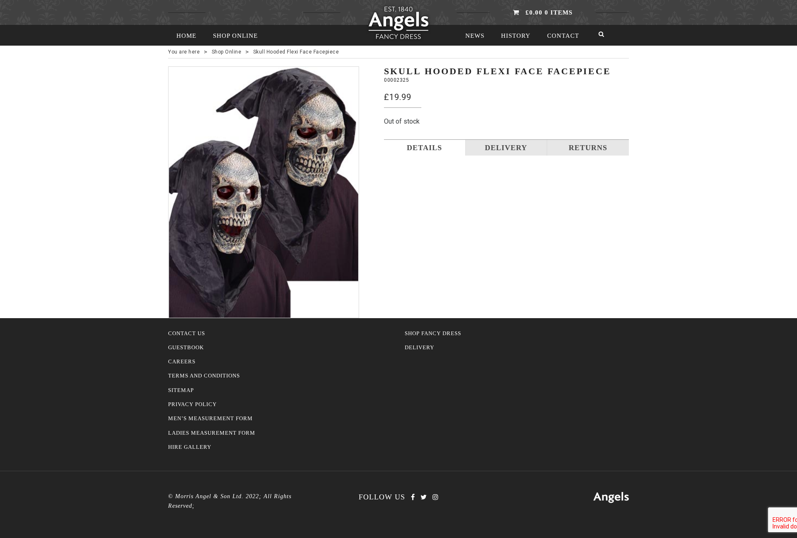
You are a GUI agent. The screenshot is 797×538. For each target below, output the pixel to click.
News (474, 35)
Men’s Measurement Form (210, 418)
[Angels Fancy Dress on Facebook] (413, 497)
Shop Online (235, 35)
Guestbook (186, 348)
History (516, 35)
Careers (182, 362)
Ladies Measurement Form (211, 433)
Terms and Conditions (204, 376)
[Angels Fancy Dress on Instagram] (435, 497)
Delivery (419, 348)
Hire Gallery (189, 447)
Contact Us (186, 333)
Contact (563, 35)
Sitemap (181, 390)
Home (186, 35)
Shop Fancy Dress (433, 333)
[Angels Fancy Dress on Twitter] (424, 497)
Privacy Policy (192, 404)
